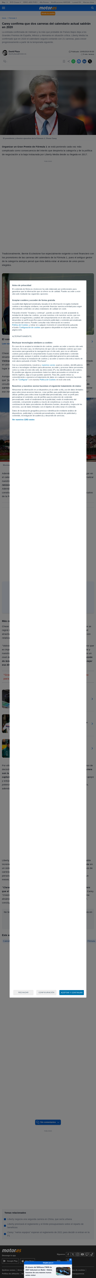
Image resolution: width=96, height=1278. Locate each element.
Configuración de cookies (29, 327)
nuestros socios (48, 365)
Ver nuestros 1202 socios (23, 419)
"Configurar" (23, 380)
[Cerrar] (70, 1259)
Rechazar (23, 992)
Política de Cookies (20, 325)
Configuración (46, 992)
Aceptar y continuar (72, 993)
